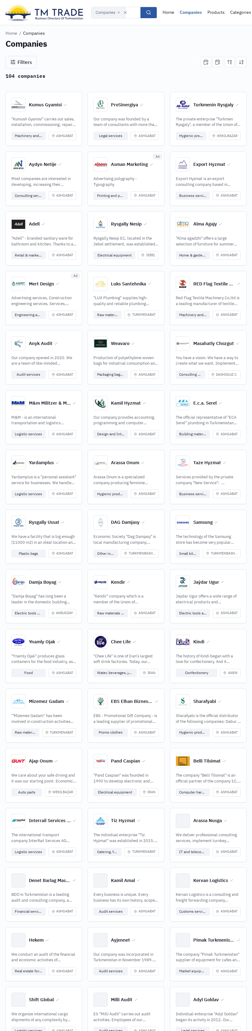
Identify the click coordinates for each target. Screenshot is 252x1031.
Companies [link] (34, 33)
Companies (105, 12)
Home (168, 12)
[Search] (148, 12)
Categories (240, 12)
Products (216, 12)
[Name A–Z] (229, 62)
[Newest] (206, 62)
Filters (25, 62)
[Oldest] (217, 62)
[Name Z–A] (241, 62)
